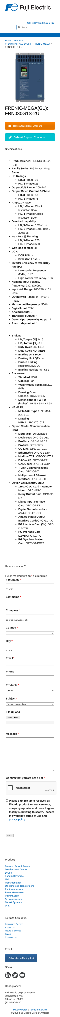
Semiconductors (13, 899)
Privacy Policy (20, 1009)
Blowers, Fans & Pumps (17, 866)
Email (10, 658)
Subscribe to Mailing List (21, 958)
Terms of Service (38, 1009)
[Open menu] (30, 35)
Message (12, 733)
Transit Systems (13, 902)
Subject (11, 698)
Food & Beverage (14, 876)
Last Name (13, 596)
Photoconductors (14, 889)
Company (13, 610)
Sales (8, 934)
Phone (10, 671)
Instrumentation (13, 882)
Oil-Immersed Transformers (19, 885)
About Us (10, 927)
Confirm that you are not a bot (25, 777)
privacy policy (17, 819)
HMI (7, 879)
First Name (13, 579)
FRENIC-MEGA (42, 43)
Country (12, 627)
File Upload (13, 711)
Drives (8, 872)
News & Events (13, 930)
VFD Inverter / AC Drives (18, 43)
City (9, 640)
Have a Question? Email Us (27, 125)
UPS (7, 905)
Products (19, 40)
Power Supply (12, 895)
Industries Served (14, 924)
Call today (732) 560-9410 (40, 22)
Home (8, 40)
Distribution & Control (16, 869)
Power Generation (14, 892)
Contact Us (10, 937)
